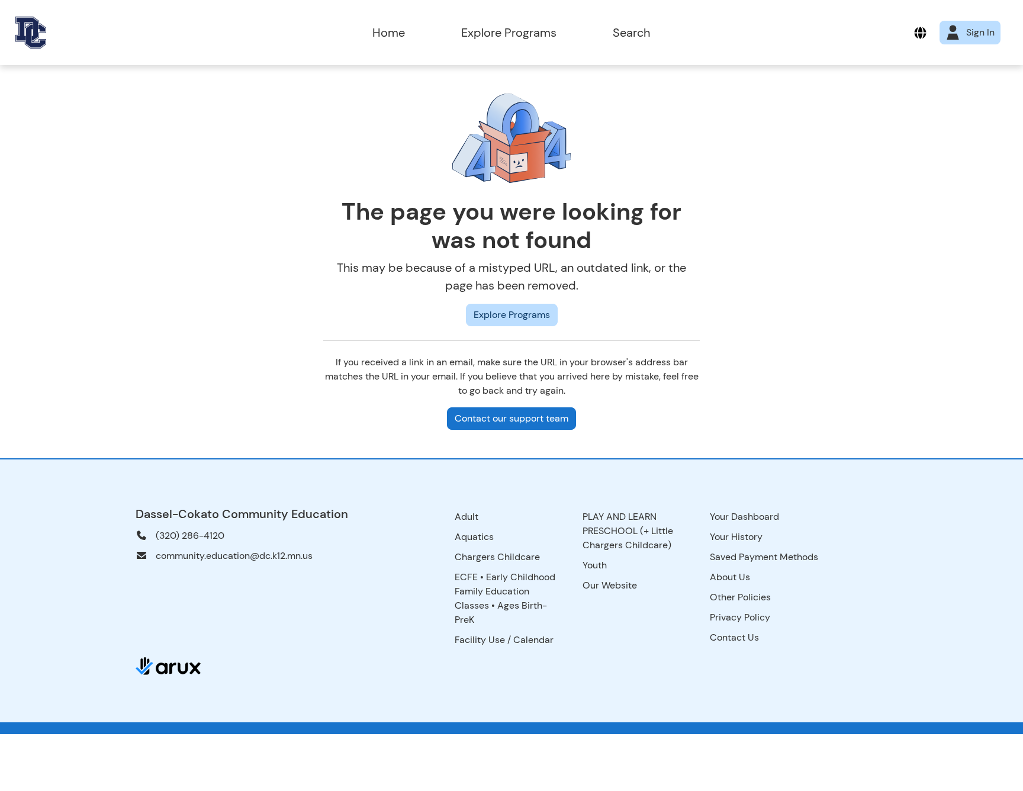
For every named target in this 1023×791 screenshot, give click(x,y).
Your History (736, 536)
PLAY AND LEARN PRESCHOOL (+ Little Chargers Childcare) (628, 530)
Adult (466, 516)
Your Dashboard (744, 516)
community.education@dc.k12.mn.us (234, 555)
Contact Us (734, 637)
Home (388, 32)
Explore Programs (508, 32)
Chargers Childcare (497, 557)
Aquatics (474, 536)
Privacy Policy (740, 617)
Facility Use (480, 640)
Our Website (610, 585)
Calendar (533, 640)
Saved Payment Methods (764, 557)
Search (631, 32)
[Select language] (920, 33)
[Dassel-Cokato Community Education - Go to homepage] (147, 33)
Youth (595, 565)
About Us (730, 577)
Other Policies (740, 597)
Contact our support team (511, 418)
